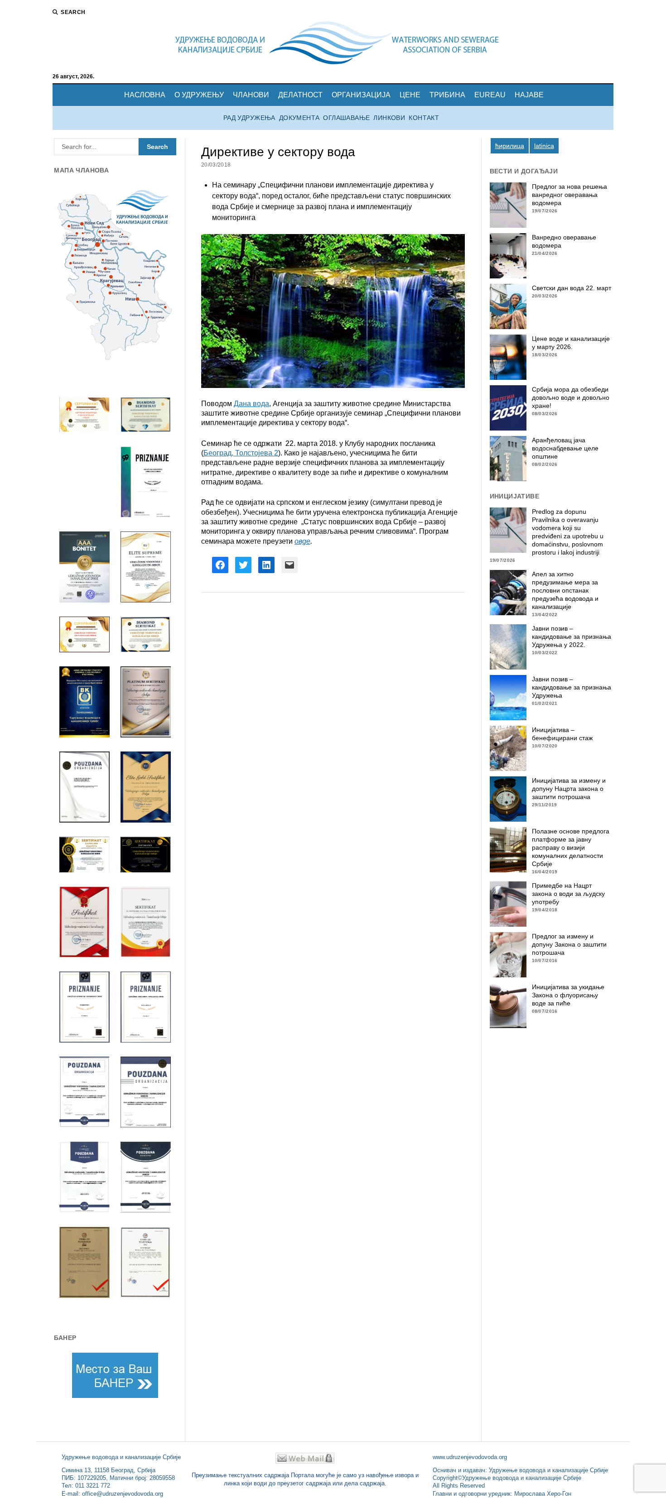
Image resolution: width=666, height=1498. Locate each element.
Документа (299, 118)
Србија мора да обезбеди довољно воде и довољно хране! (570, 397)
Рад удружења (249, 118)
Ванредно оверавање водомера (564, 241)
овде (302, 541)
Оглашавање (346, 118)
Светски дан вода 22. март (571, 288)
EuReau (490, 95)
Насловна (144, 95)
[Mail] (304, 1461)
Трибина (447, 95)
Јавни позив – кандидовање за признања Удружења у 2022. (571, 636)
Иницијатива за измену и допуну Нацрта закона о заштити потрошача (569, 788)
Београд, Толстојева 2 (240, 453)
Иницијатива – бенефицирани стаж (562, 734)
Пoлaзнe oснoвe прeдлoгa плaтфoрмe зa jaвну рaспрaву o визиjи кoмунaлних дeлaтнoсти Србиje (570, 847)
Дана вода (251, 403)
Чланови (251, 95)
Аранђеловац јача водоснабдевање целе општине (565, 448)
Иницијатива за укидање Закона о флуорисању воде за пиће (568, 995)
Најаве (529, 95)
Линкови (389, 118)
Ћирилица (509, 145)
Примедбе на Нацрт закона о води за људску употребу (568, 893)
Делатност (300, 95)
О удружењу (199, 95)
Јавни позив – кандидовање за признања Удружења (571, 687)
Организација (361, 95)
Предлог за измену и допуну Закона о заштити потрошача (569, 944)
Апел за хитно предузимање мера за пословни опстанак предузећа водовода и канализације (565, 590)
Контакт (424, 118)
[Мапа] (115, 274)
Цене (410, 95)
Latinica (544, 145)
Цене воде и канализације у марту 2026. (571, 342)
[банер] (115, 1375)
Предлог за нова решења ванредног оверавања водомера (569, 194)
